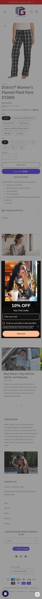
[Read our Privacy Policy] (38, 326)
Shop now (21, 334)
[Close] (38, 263)
